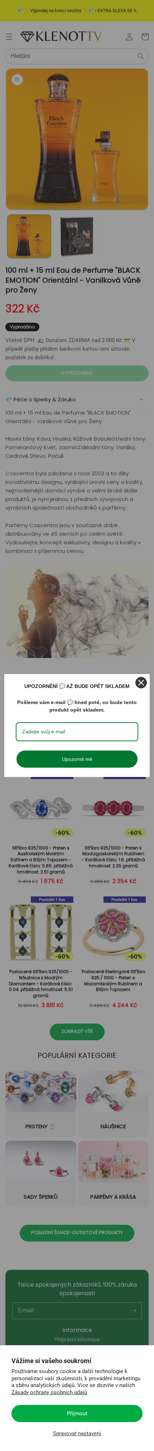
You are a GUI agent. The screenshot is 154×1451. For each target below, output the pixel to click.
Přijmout (77, 1413)
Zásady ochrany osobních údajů (49, 1392)
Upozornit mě (77, 759)
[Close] (141, 682)
